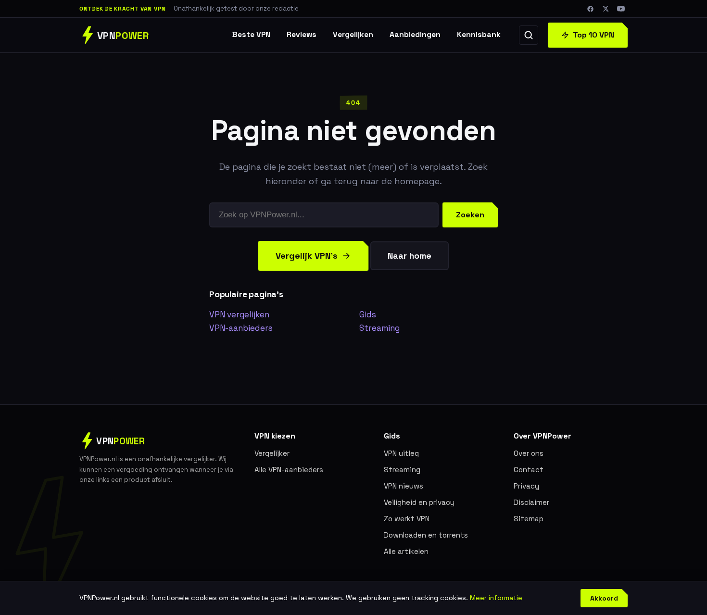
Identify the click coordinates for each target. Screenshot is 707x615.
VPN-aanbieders (241, 328)
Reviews (301, 34)
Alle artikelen (406, 551)
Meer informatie (496, 597)
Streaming (379, 328)
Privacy (526, 485)
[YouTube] (621, 8)
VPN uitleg (401, 453)
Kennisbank (479, 34)
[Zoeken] (528, 35)
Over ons (528, 453)
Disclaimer (531, 502)
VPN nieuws (403, 485)
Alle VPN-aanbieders (288, 469)
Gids (367, 314)
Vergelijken (353, 34)
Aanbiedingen (415, 34)
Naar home (409, 255)
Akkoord (604, 598)
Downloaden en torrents (426, 535)
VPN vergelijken (239, 314)
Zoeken (470, 215)
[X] (605, 8)
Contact (528, 469)
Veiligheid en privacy (419, 502)
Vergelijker (272, 453)
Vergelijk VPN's (307, 255)
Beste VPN (251, 34)
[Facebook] (590, 8)
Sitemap (528, 518)
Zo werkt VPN (406, 518)
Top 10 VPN (593, 35)
